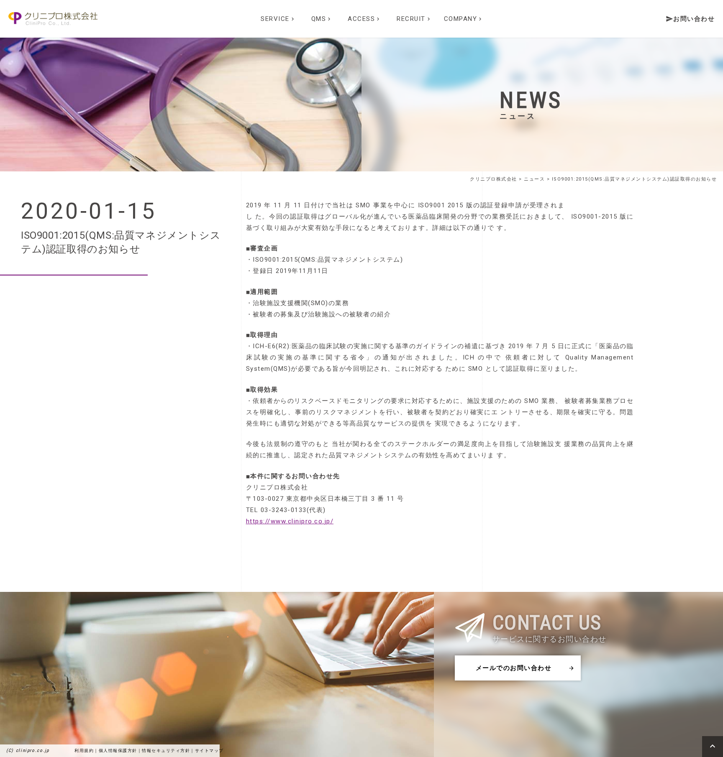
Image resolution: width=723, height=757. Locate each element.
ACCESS (364, 19)
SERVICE (278, 19)
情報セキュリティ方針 (166, 750)
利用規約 (84, 750)
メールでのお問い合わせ (525, 668)
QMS (322, 19)
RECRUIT (414, 19)
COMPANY (464, 19)
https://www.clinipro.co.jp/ (290, 521)
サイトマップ (209, 750)
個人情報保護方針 (118, 750)
